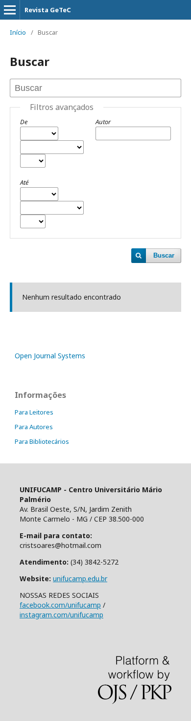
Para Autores (34, 426)
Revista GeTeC (47, 9)
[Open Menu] (10, 10)
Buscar (163, 255)
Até (24, 182)
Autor (103, 121)
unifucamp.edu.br (80, 578)
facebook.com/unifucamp (60, 605)
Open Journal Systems (50, 355)
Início (18, 32)
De (23, 121)
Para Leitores (34, 412)
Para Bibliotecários (42, 441)
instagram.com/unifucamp (61, 614)
